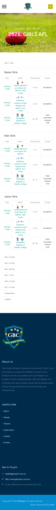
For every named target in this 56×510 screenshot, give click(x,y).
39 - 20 (35, 119)
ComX (51, 505)
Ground (47, 78)
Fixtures (7, 424)
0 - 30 (35, 88)
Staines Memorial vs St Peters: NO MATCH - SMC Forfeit (20, 89)
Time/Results (35, 78)
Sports (6, 411)
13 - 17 (35, 180)
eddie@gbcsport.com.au (15, 474)
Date (7, 78)
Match (20, 78)
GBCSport (22, 501)
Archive (7, 443)
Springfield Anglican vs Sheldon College (20, 120)
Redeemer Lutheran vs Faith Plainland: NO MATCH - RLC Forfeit (20, 106)
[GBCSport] (28, 6)
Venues (7, 417)
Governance (9, 430)
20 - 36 (35, 243)
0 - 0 (35, 150)
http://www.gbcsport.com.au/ (17, 479)
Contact (7, 436)
